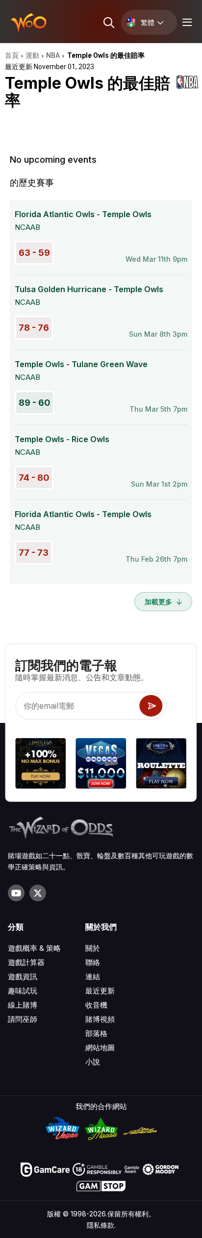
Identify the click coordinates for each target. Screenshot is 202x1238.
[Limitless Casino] (40, 765)
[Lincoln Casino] (161, 765)
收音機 (96, 1005)
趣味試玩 (22, 990)
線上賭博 (22, 1005)
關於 (92, 948)
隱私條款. (101, 1225)
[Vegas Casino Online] (101, 765)
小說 (92, 1061)
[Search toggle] (108, 22)
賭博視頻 (100, 1019)
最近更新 (100, 990)
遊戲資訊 (22, 976)
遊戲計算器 (26, 962)
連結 (92, 976)
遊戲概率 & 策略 (34, 948)
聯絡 (92, 962)
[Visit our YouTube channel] (16, 893)
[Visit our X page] (37, 893)
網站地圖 (100, 1047)
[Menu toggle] (186, 22)
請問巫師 (22, 1019)
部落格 (96, 1033)
